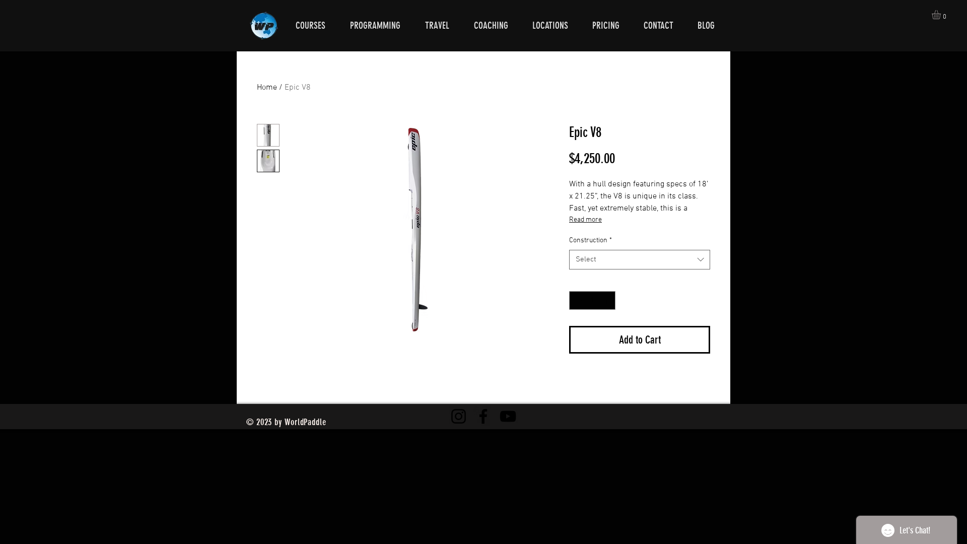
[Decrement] (577, 300)
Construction (590, 240)
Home (267, 88)
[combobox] (639, 259)
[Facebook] (483, 416)
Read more (585, 220)
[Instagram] (458, 416)
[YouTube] (508, 416)
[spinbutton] (592, 300)
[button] (941, 14)
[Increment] (607, 300)
